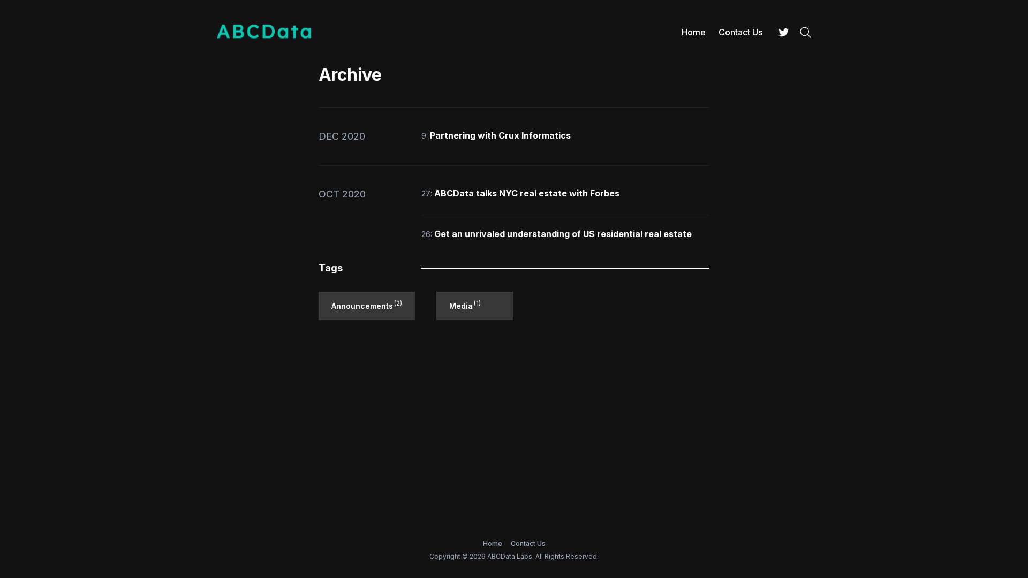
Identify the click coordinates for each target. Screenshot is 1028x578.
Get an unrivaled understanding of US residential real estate (563, 234)
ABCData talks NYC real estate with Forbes (526, 193)
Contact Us (740, 32)
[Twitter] (783, 32)
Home (694, 32)
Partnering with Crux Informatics (500, 135)
